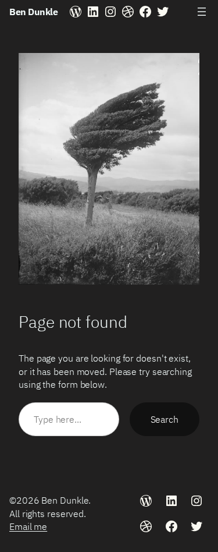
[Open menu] (202, 12)
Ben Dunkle (33, 11)
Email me (28, 526)
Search (164, 419)
